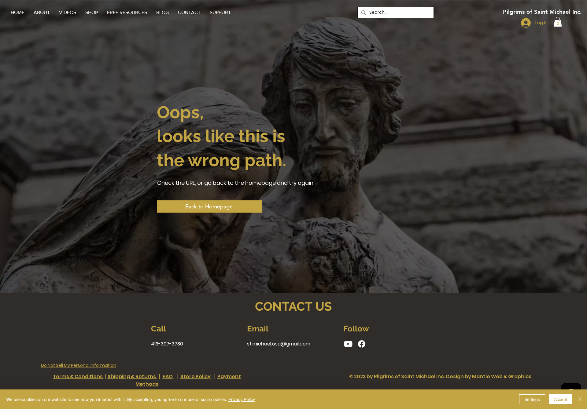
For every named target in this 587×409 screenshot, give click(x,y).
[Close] (579, 399)
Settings (532, 399)
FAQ (168, 376)
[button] (127, 12)
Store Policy (195, 376)
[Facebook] (362, 344)
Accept (560, 399)
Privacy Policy (241, 399)
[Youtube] (348, 344)
